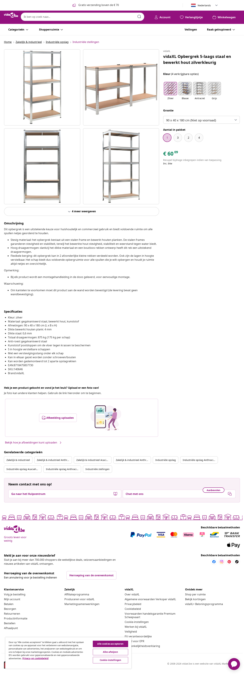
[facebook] (214, 561)
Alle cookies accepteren (110, 643)
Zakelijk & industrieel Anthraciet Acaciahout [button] (133, 460)
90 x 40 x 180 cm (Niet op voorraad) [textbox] (191, 120)
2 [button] (188, 137)
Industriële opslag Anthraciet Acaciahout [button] (63, 469)
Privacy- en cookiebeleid (35, 658)
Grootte (168, 110)
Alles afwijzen (110, 651)
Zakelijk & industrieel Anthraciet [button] (54, 460)
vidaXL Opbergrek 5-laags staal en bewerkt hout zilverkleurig (197, 59)
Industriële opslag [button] (165, 460)
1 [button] (167, 137)
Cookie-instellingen (137, 622)
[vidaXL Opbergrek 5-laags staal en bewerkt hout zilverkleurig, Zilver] (42, 87)
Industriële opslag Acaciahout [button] (23, 469)
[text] (170, 154)
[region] (68, 653)
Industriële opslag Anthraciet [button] (199, 460)
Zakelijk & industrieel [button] (18, 460)
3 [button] (178, 137)
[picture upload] (105, 418)
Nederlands (204, 5)
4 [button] (199, 137)
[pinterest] (229, 561)
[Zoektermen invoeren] (139, 16)
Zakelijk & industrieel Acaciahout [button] (93, 460)
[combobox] (82, 17)
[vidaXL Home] (11, 15)
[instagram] (221, 561)
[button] (170, 93)
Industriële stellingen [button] (97, 469)
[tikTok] (237, 561)
